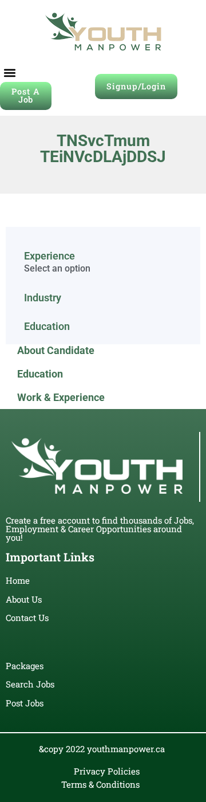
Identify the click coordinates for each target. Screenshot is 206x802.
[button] (9, 72)
